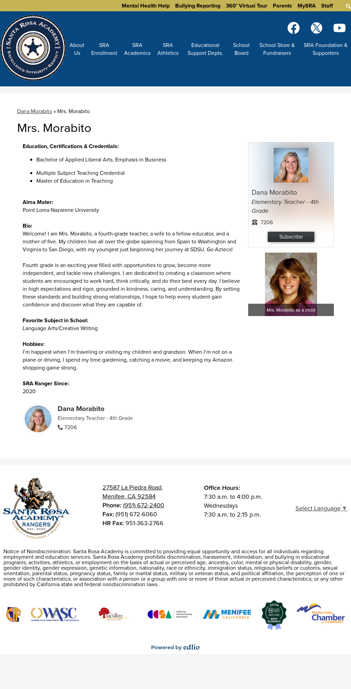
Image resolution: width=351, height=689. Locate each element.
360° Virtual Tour (246, 6)
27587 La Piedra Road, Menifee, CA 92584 (132, 492)
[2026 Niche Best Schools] (274, 615)
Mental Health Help (146, 6)
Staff (327, 6)
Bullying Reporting (197, 6)
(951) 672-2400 (143, 505)
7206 (70, 427)
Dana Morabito (34, 111)
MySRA (307, 6)
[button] (77, 49)
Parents (282, 6)
